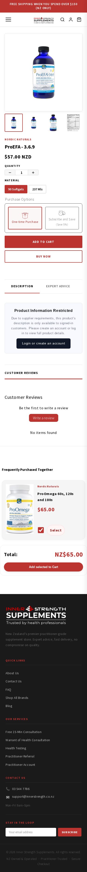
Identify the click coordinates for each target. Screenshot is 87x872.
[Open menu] (8, 19)
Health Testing (16, 748)
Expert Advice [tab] (58, 286)
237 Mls (37, 189)
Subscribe (70, 832)
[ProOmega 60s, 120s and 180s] (20, 532)
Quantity (12, 166)
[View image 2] (34, 123)
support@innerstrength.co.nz (33, 796)
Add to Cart (43, 242)
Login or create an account (43, 343)
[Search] (62, 19)
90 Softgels (16, 189)
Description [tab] (22, 286)
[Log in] (71, 19)
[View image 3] (54, 123)
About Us (12, 673)
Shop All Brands (17, 698)
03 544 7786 (21, 789)
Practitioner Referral (20, 756)
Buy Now (43, 256)
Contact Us (14, 681)
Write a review (43, 418)
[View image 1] (14, 123)
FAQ (8, 689)
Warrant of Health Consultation (28, 740)
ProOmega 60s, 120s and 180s (55, 496)
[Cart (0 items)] (79, 19)
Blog (9, 706)
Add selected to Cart (43, 567)
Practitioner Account (20, 765)
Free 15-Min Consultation (24, 732)
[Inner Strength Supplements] (43, 19)
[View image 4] (73, 123)
